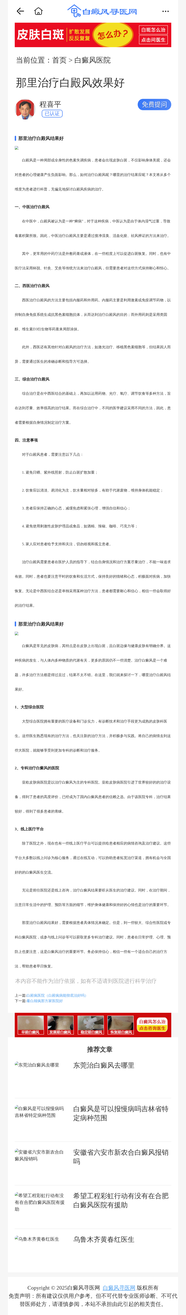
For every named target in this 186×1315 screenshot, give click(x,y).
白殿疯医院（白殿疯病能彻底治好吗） (57, 995)
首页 (59, 60)
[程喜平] (25, 109)
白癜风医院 (92, 60)
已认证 (52, 113)
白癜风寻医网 (119, 1288)
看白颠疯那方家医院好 (45, 1001)
